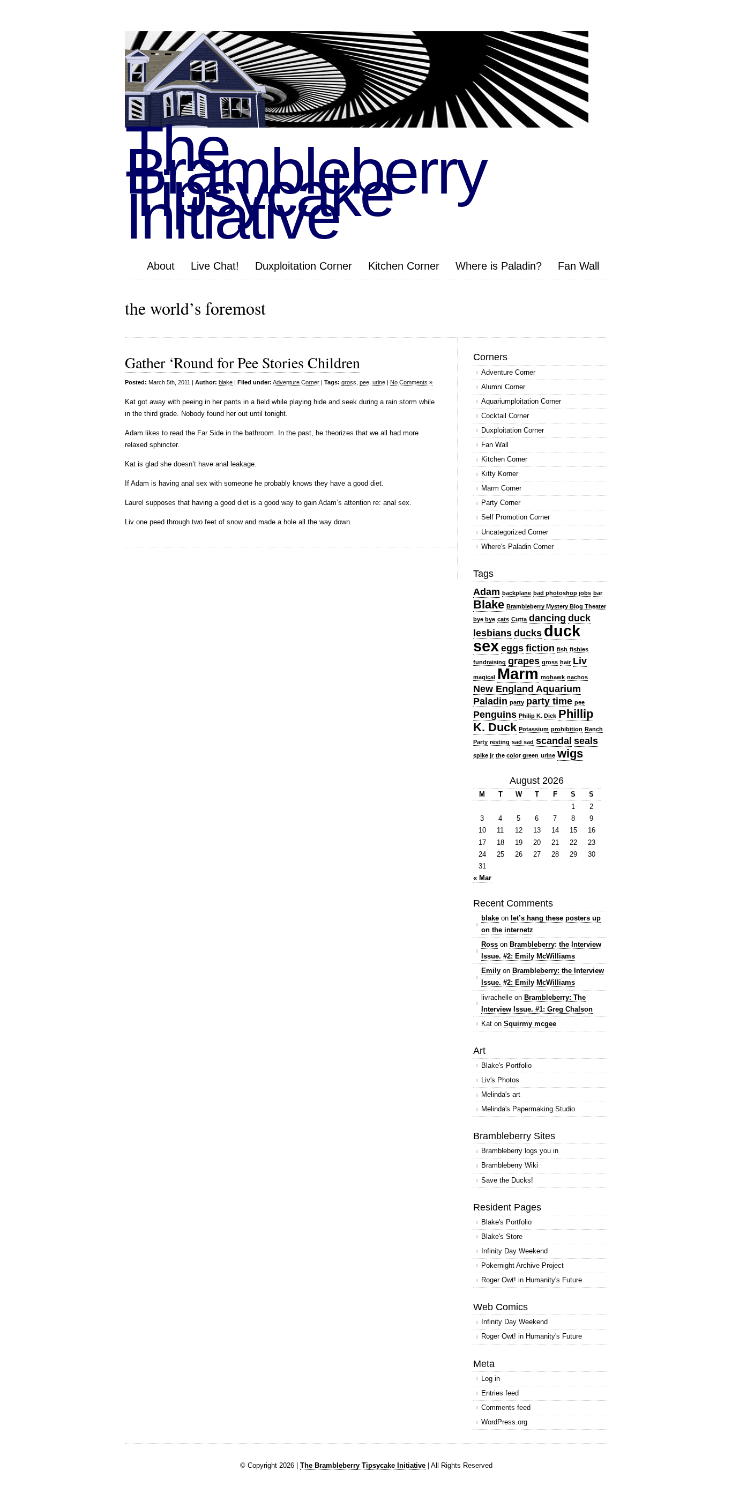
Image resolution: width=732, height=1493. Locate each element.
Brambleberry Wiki (509, 1165)
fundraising (489, 662)
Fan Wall (578, 266)
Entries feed (500, 1393)
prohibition (566, 729)
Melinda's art (500, 1094)
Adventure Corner (296, 382)
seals (586, 741)
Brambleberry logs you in (519, 1151)
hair (565, 662)
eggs (512, 648)
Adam (486, 591)
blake (226, 382)
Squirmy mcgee (530, 1024)
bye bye (484, 619)
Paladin (490, 701)
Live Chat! (215, 266)
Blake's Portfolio (506, 1065)
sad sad (523, 742)
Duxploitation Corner (303, 266)
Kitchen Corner (403, 266)
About (161, 266)
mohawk (553, 677)
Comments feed (506, 1407)
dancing (547, 618)
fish (562, 649)
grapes (524, 661)
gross (348, 382)
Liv (580, 661)
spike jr (483, 755)
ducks (528, 633)
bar (597, 593)
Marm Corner (501, 488)
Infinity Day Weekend (514, 1251)
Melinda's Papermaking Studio (528, 1109)
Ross (489, 944)
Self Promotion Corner (515, 517)
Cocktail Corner (505, 416)
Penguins (495, 714)
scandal (554, 741)
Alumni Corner (503, 387)
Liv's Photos (500, 1080)
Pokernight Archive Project (522, 1265)
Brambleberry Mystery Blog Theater (556, 606)
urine (378, 382)
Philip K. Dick (537, 715)
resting (500, 742)
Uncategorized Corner (514, 532)
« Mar (482, 878)
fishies (579, 649)
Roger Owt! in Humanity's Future (531, 1280)
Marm (518, 673)
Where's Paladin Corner (517, 547)
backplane (516, 593)
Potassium (534, 729)
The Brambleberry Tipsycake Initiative (362, 1465)
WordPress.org (504, 1422)
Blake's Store (501, 1236)
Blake (488, 604)
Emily (491, 971)
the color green (517, 755)
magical (484, 677)
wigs (570, 753)
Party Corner (500, 503)
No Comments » (411, 382)
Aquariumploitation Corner (521, 401)
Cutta (519, 619)
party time (549, 701)
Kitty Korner (499, 474)
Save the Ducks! (507, 1180)
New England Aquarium (527, 689)
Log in (490, 1379)
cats (503, 619)
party (517, 702)
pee (364, 382)
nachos (577, 677)
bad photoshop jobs (562, 593)
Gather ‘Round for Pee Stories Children (242, 362)
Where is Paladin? (498, 266)
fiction (540, 648)
